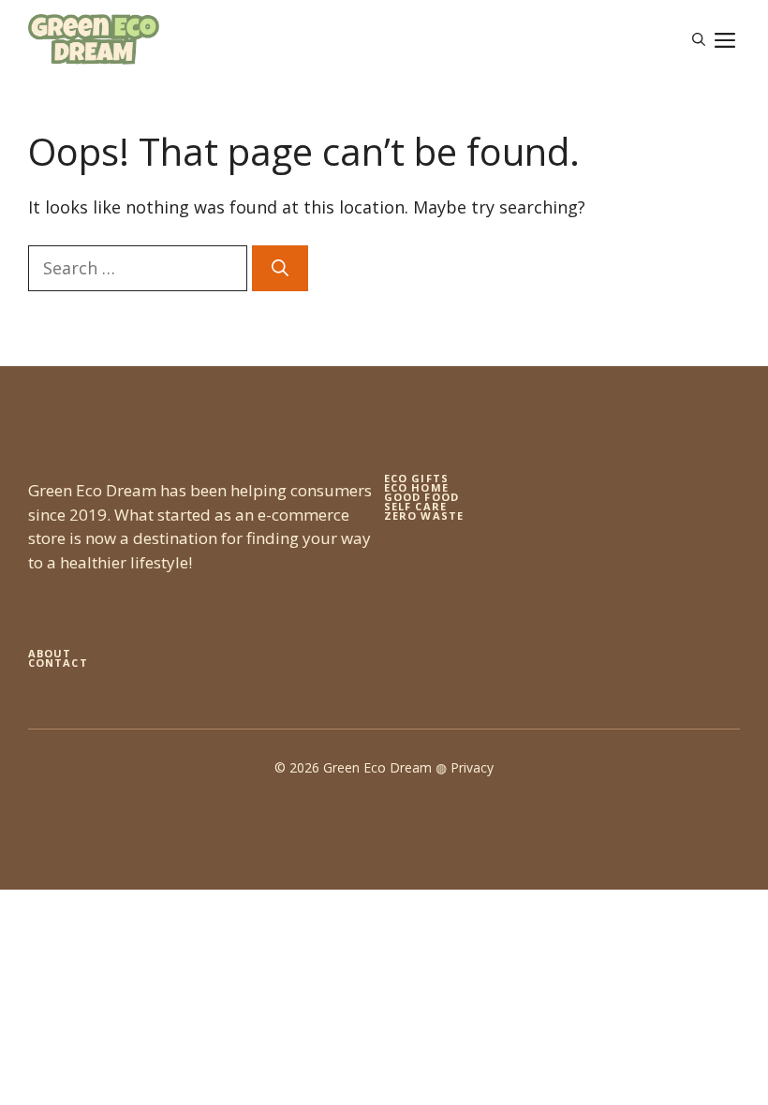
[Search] (280, 268)
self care (415, 506)
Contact (58, 663)
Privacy (472, 767)
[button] (698, 39)
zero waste (424, 515)
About (50, 653)
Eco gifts (416, 478)
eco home (416, 487)
